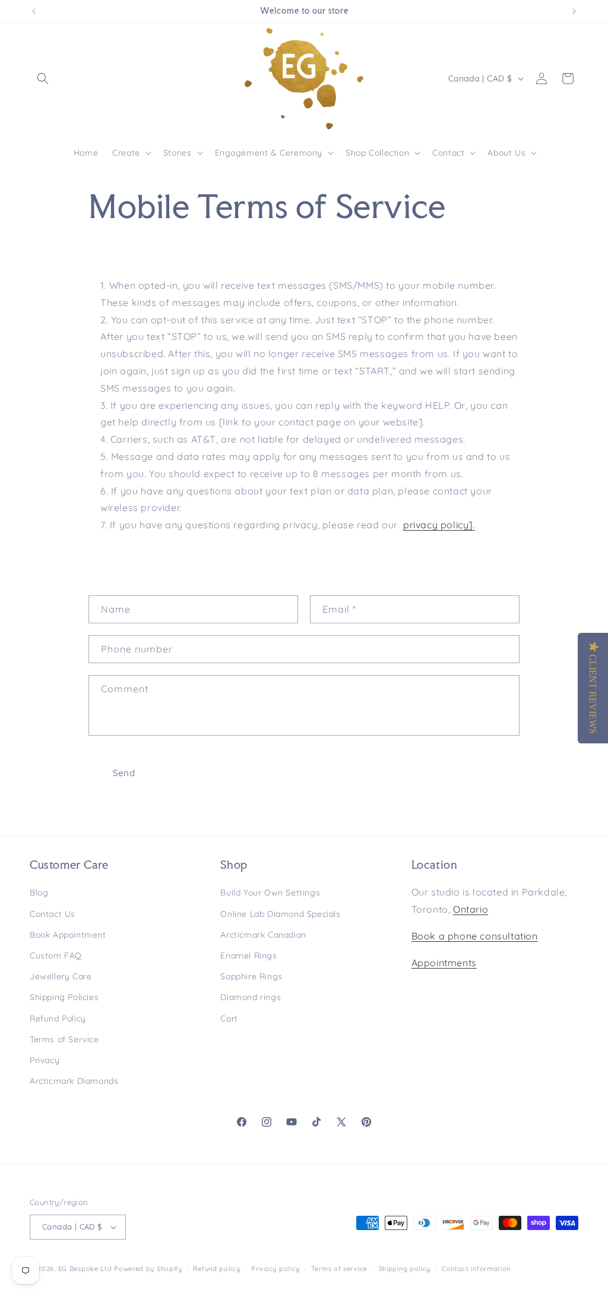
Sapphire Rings (251, 976)
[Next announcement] (574, 11)
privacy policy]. (439, 525)
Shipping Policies (64, 997)
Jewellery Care (60, 976)
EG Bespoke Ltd (86, 1269)
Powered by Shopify (148, 1269)
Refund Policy (58, 1018)
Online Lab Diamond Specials (280, 914)
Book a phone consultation (474, 936)
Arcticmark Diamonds (74, 1081)
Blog (39, 892)
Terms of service (339, 1269)
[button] (43, 78)
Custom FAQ (56, 955)
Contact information (476, 1269)
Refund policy (216, 1269)
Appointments (444, 963)
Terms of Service (64, 1039)
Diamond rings (250, 997)
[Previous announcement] (34, 11)
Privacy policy (275, 1269)
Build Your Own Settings (270, 892)
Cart (229, 1018)
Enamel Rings (248, 955)
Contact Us (52, 914)
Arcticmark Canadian (263, 934)
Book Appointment (68, 934)
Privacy (44, 1060)
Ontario (470, 909)
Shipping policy (405, 1269)
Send (124, 772)
